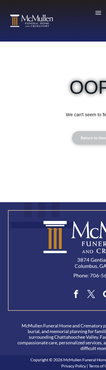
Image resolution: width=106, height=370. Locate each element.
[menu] (98, 13)
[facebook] (76, 294)
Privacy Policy (73, 365)
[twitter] (91, 294)
